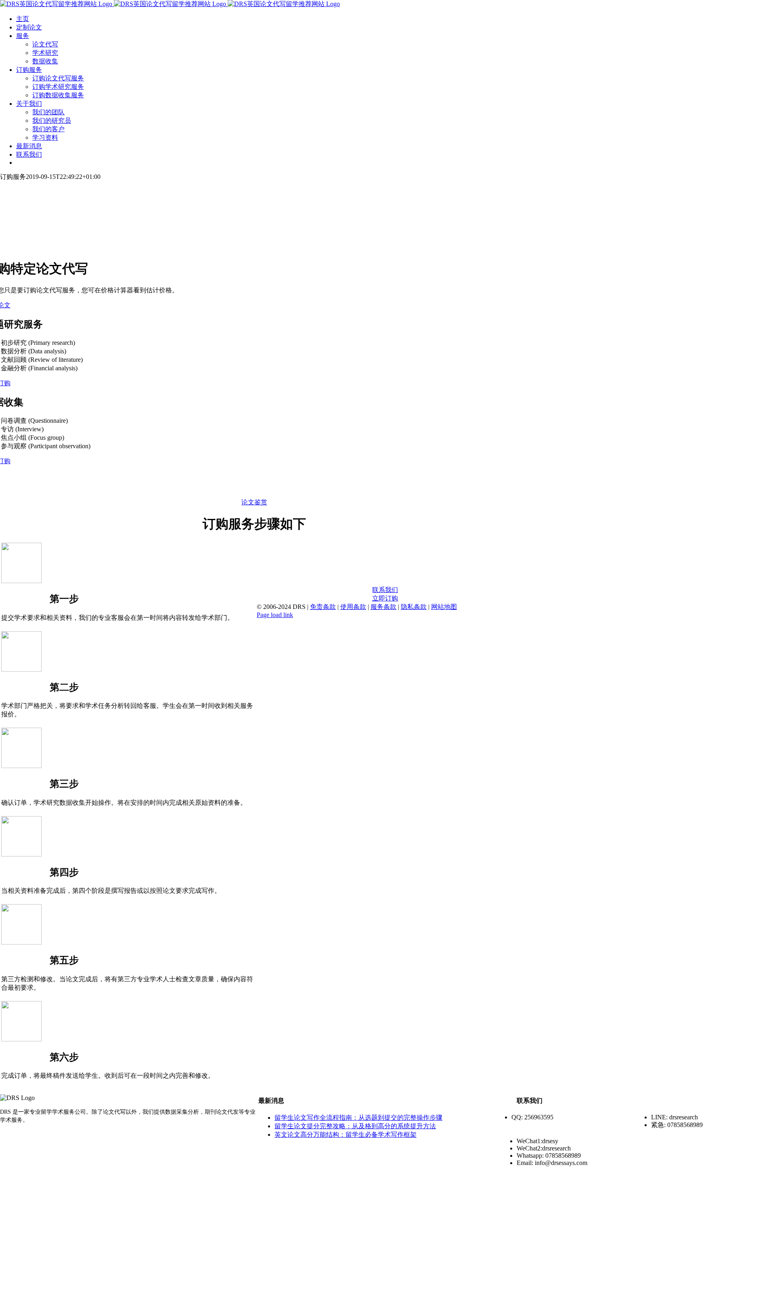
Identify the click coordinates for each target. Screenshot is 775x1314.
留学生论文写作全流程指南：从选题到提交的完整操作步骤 (358, 1117)
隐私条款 (414, 606)
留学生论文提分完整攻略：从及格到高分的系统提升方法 (355, 1126)
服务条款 (383, 606)
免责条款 (323, 606)
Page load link (275, 614)
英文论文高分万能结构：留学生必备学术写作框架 (345, 1134)
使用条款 (353, 606)
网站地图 (444, 606)
